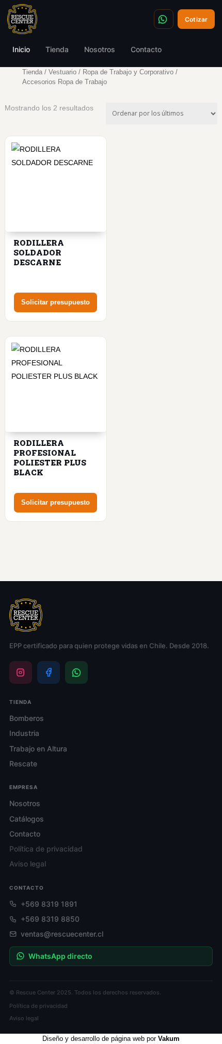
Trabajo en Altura (38, 748)
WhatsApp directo (60, 956)
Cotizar (196, 19)
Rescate (23, 763)
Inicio (21, 49)
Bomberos (26, 718)
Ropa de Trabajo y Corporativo (128, 72)
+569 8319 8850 (50, 918)
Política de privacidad (46, 848)
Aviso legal (27, 863)
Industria (24, 733)
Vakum (169, 1038)
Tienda (57, 49)
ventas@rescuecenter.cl (62, 933)
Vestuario (62, 72)
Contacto (146, 49)
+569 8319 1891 (163, 19)
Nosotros (99, 49)
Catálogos (26, 818)
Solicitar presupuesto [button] (55, 302)
